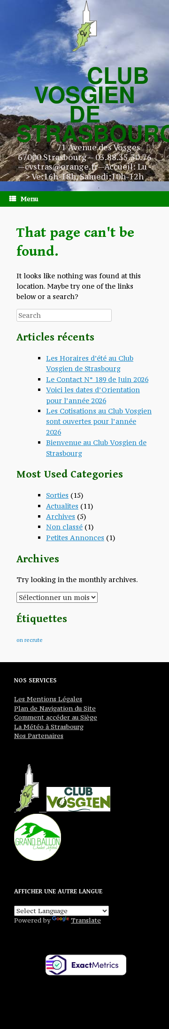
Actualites (62, 506)
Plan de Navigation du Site (55, 708)
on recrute (29, 640)
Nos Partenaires (38, 735)
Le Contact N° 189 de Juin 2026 (97, 379)
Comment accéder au (46, 717)
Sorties (57, 495)
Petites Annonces (75, 537)
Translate (86, 920)
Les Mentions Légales (48, 699)
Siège (87, 717)
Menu (29, 198)
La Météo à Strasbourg (49, 726)
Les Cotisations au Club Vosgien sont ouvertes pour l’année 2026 (99, 421)
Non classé (64, 526)
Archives (60, 516)
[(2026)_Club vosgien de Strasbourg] (84, 26)
